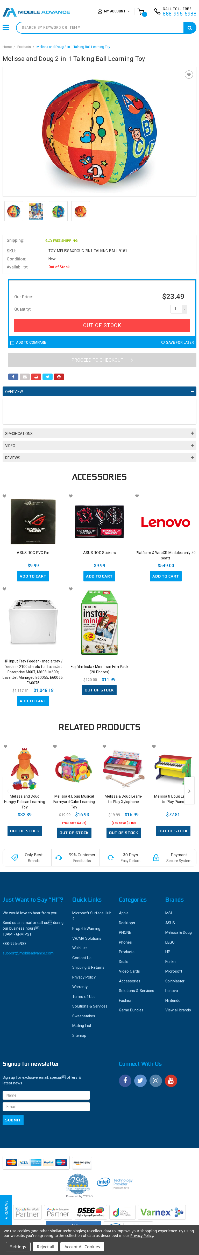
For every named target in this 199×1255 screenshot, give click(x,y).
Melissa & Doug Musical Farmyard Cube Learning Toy (74, 801)
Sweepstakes (83, 1016)
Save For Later (180, 342)
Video (10, 446)
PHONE (125, 932)
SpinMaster (174, 981)
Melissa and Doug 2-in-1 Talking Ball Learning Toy (73, 47)
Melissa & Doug (178, 932)
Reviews (12, 458)
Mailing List (81, 1025)
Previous (8, 790)
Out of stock (99, 690)
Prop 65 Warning (86, 928)
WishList (79, 948)
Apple (124, 913)
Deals (123, 961)
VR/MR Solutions (86, 938)
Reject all (45, 1247)
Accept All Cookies (82, 1247)
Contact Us (81, 957)
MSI (168, 913)
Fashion (125, 1000)
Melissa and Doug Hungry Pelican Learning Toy (24, 801)
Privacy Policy (84, 977)
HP (167, 952)
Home (7, 47)
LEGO (170, 942)
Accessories (129, 981)
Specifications (19, 434)
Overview (14, 392)
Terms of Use (84, 996)
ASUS (170, 923)
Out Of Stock (102, 325)
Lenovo (171, 990)
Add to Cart (33, 576)
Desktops (127, 923)
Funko (170, 961)
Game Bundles (131, 1010)
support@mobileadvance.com (28, 953)
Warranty (80, 986)
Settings (18, 1247)
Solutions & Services (90, 1006)
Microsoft (173, 971)
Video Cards (129, 971)
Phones (125, 942)
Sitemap (79, 1035)
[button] (6, 1210)
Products (24, 47)
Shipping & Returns (88, 967)
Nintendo (173, 1000)
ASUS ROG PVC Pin (33, 553)
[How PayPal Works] (36, 1165)
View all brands (178, 1010)
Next (189, 790)
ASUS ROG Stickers (99, 553)
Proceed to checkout (98, 360)
